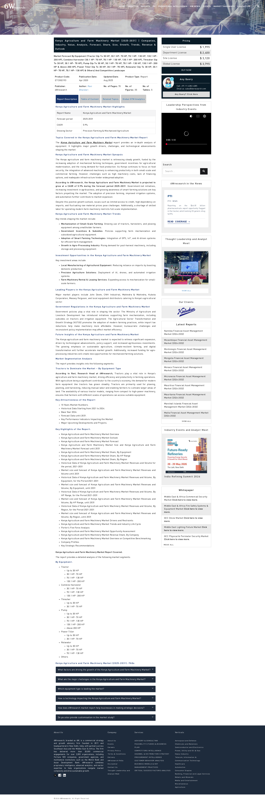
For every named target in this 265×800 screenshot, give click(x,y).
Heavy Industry (182, 754)
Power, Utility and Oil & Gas (188, 751)
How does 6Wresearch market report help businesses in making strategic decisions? (101, 708)
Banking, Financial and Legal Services (192, 774)
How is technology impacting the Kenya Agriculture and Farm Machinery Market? (99, 698)
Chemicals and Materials (186, 744)
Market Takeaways (224, 6)
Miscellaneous (181, 784)
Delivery (111, 757)
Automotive (180, 767)
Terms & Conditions (117, 754)
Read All (169, 545)
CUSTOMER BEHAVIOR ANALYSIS (149, 761)
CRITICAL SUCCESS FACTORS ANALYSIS (153, 771)
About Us (133, 6)
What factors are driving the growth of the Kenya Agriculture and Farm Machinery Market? (104, 670)
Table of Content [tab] (90, 99)
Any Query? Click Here (186, 94)
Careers (111, 747)
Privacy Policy (114, 751)
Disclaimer (113, 764)
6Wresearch (65, 798)
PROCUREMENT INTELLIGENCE (148, 757)
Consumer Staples (183, 771)
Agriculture (180, 787)
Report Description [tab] (67, 99)
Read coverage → (179, 221)
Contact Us (243, 6)
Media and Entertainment (186, 780)
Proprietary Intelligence (172, 6)
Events (207, 6)
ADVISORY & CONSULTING (146, 741)
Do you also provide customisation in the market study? (86, 717)
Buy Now (186, 70)
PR (154, 6)
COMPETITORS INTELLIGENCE (148, 751)
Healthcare (180, 764)
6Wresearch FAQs (116, 761)
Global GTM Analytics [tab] (134, 99)
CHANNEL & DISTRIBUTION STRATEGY (152, 754)
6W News (195, 6)
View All (186, 291)
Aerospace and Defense (185, 741)
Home (122, 6)
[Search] (204, 171)
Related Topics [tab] (111, 99)
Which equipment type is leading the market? (81, 689)
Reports (145, 6)
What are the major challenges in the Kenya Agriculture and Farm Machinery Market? (102, 679)
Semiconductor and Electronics (189, 747)
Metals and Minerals (184, 777)
